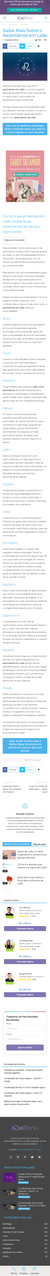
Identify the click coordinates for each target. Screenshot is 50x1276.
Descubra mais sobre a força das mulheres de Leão (30, 880)
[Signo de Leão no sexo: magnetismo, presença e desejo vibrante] (9, 854)
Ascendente (24, 24)
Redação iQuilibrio (12, 40)
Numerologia (23, 1182)
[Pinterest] (25, 1157)
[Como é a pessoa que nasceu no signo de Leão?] (9, 867)
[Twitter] (32, 1157)
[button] (46, 18)
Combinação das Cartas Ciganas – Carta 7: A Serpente (23, 1094)
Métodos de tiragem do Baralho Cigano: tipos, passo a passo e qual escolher (23, 1102)
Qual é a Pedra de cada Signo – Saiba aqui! (38, 789)
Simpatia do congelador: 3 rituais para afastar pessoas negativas (23, 1071)
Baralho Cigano (24, 1197)
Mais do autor (39, 844)
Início (5, 24)
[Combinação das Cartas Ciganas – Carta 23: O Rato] (9, 1206)
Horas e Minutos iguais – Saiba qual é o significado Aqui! (31, 1177)
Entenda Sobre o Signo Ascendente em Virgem (12, 789)
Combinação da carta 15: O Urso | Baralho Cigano (24, 1087)
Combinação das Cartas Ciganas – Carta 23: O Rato (32, 1204)
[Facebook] (10, 1157)
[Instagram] (18, 1157)
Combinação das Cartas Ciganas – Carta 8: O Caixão (23, 1079)
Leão (5, 858)
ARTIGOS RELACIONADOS (17, 844)
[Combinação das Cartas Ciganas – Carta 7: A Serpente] (9, 1191)
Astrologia (13, 24)
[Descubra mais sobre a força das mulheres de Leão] (9, 880)
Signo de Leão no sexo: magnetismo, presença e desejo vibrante (32, 854)
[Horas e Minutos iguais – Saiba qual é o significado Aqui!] (9, 1177)
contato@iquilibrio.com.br (29, 1149)
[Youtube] (39, 1157)
